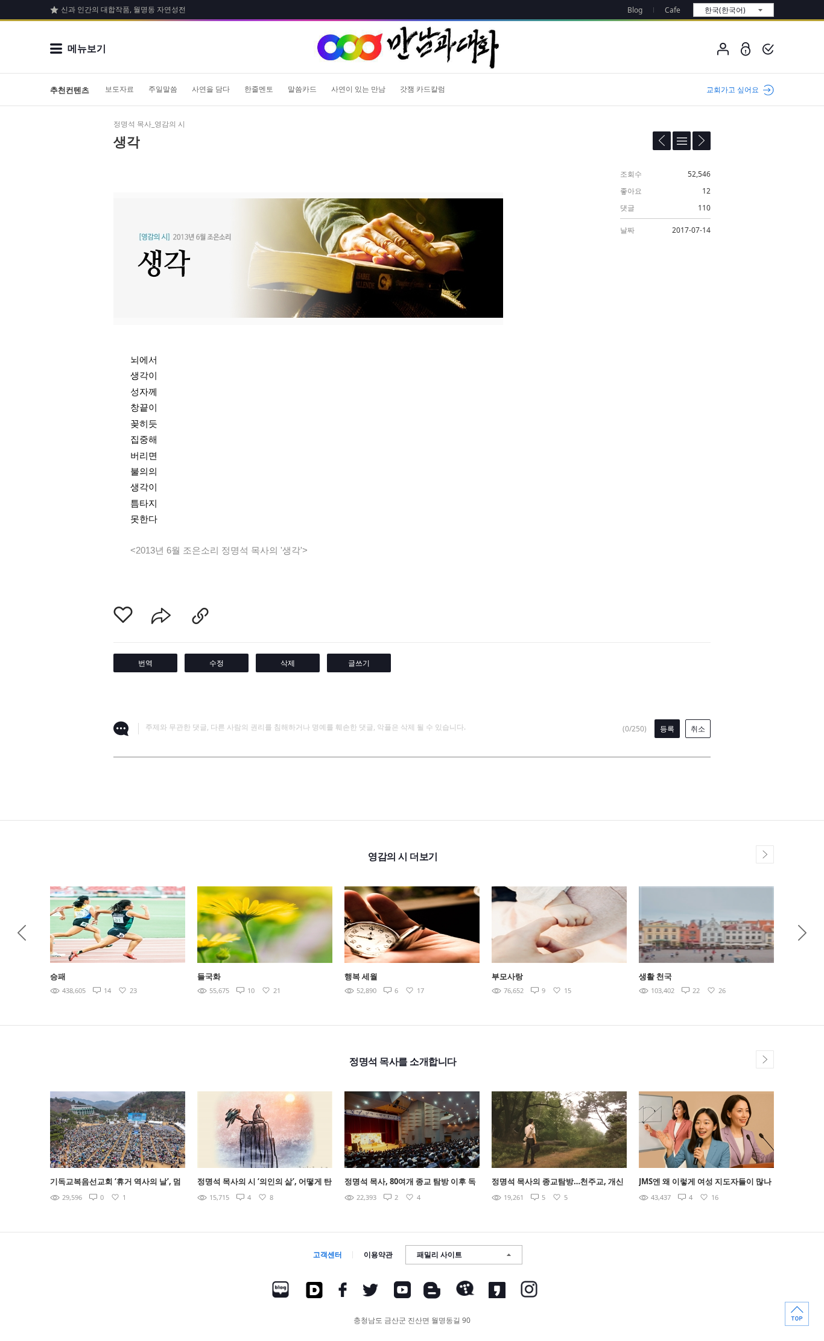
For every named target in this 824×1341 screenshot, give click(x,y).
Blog (634, 10)
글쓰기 (359, 663)
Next (802, 933)
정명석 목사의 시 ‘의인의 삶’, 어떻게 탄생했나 (264, 1182)
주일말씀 (162, 89)
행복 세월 (361, 976)
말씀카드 (302, 89)
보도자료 (119, 89)
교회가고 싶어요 (732, 89)
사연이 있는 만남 (358, 89)
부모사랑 (507, 976)
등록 (667, 729)
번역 (145, 663)
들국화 (209, 976)
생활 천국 (655, 976)
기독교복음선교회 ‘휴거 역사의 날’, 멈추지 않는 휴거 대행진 (115, 1182)
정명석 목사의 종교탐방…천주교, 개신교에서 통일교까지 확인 (558, 1182)
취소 (698, 729)
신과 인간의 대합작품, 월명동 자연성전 (123, 9)
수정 (216, 663)
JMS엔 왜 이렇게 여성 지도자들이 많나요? (705, 1182)
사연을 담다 (211, 89)
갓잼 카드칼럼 (422, 89)
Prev (21, 933)
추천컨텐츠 (69, 89)
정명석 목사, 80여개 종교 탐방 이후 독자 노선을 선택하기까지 (410, 1182)
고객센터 (327, 1254)
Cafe (672, 10)
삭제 (287, 663)
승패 (58, 976)
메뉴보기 (87, 48)
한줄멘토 (258, 89)
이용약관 (378, 1254)
